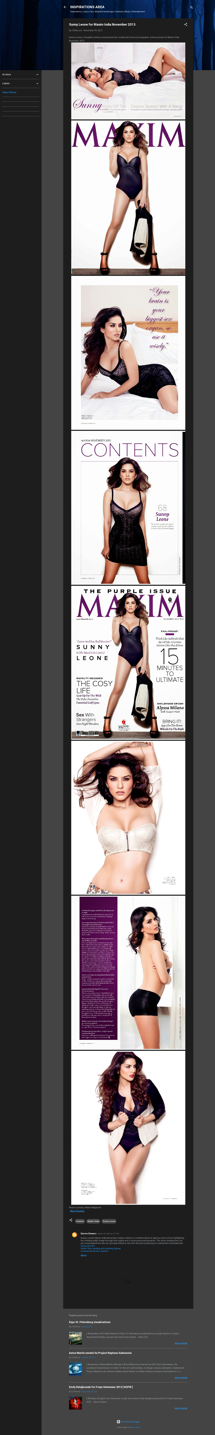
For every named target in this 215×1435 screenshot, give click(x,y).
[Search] (191, 8)
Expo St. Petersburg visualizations (89, 1322)
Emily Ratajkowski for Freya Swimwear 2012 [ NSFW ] (101, 1387)
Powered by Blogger (130, 1421)
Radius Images (134, 1427)
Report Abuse (9, 92)
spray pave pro (88, 1246)
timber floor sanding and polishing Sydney (101, 1248)
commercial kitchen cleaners (94, 1251)
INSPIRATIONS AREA (87, 7)
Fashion (80, 1221)
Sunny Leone (109, 1221)
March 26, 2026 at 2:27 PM (108, 1234)
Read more (181, 1343)
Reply (84, 1255)
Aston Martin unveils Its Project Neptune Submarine (100, 1352)
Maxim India (93, 1221)
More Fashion (77, 1211)
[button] (186, 25)
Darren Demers (88, 1233)
